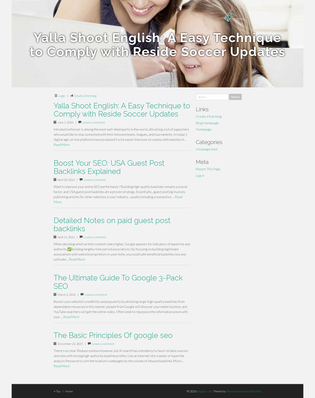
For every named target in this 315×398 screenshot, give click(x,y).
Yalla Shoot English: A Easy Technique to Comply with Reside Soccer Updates (122, 109)
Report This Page (208, 169)
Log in (200, 176)
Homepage (203, 129)
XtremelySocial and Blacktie (243, 391)
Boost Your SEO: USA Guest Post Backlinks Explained (109, 167)
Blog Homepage (207, 123)
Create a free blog (85, 95)
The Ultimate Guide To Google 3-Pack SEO (118, 281)
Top (58, 391)
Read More (62, 145)
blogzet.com (204, 391)
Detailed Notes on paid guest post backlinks (112, 224)
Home (69, 391)
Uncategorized (206, 149)
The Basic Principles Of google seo (113, 335)
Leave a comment (93, 122)
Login (62, 95)
